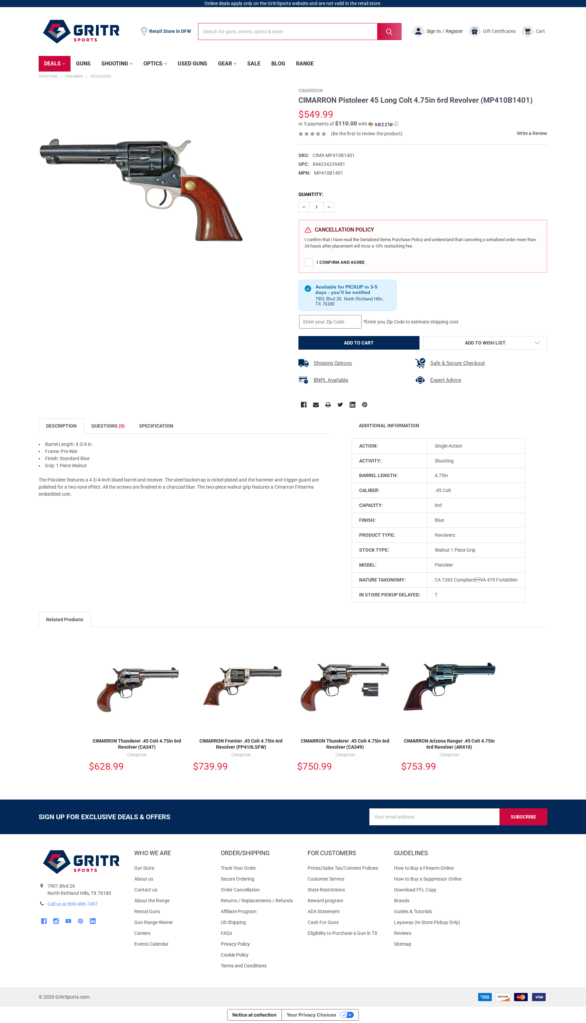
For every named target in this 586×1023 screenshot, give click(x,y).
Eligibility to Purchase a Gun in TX (342, 933)
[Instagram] (56, 921)
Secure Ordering (237, 879)
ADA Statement (324, 911)
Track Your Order (238, 868)
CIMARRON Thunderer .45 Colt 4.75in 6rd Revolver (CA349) (345, 744)
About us (143, 879)
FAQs (226, 933)
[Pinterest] (364, 404)
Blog (278, 63)
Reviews (402, 933)
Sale (253, 63)
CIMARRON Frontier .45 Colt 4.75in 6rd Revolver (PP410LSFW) (240, 744)
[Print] (328, 404)
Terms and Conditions (258, 965)
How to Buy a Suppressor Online (428, 879)
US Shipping (233, 922)
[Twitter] (340, 404)
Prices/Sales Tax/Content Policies (343, 868)
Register (454, 31)
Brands (401, 900)
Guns (83, 63)
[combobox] (300, 31)
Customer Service (326, 879)
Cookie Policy (258, 955)
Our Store (144, 868)
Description (61, 426)
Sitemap (402, 944)
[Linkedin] (352, 404)
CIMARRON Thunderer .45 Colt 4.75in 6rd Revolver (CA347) (137, 744)
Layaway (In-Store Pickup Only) (427, 922)
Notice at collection (254, 1015)
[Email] (316, 404)
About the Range (152, 900)
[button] (348, 123)
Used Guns (192, 63)
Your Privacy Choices (311, 1015)
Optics (152, 63)
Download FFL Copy (415, 889)
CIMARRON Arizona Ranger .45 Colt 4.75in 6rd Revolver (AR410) (449, 744)
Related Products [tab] (64, 619)
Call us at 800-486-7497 (72, 904)
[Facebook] (303, 404)
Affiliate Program (238, 911)
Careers (142, 933)
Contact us (145, 889)
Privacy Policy (258, 944)
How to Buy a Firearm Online (424, 868)
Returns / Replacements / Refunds (257, 900)
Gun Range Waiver (153, 922)
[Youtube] (68, 921)
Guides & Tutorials (413, 911)
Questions (108, 426)
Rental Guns (147, 911)
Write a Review (532, 133)
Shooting (114, 63)
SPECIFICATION (156, 426)
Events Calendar (151, 944)
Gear (225, 63)
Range (305, 63)
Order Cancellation (240, 889)
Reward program (325, 900)
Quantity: (310, 194)
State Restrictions (326, 889)
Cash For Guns (323, 922)
